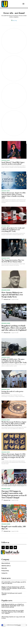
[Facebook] (3, 547)
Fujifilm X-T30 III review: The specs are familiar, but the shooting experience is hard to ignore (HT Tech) (13, 360)
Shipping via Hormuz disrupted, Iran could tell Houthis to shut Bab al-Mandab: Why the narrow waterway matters (13, 588)
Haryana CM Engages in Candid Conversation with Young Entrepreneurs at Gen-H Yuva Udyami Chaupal (14, 494)
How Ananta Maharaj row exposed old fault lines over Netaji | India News (12, 294)
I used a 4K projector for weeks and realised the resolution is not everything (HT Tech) (12, 229)
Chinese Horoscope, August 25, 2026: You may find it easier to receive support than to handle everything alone (13, 195)
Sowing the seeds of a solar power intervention (12, 392)
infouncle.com (7, 299)
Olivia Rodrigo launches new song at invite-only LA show (13, 617)
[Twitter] (11, 547)
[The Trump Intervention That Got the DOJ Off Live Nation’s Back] (14, 247)
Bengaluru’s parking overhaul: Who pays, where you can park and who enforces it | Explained (13, 327)
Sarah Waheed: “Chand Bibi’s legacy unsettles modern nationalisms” (12, 163)
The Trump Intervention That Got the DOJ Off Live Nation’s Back (12, 261)
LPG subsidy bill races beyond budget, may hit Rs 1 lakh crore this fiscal (13, 582)
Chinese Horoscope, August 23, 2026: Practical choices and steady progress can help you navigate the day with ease (13, 456)
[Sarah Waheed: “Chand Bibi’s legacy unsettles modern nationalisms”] (14, 150)
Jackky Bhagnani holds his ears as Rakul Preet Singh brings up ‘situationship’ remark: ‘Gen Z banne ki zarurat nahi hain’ (12, 606)
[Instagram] (7, 547)
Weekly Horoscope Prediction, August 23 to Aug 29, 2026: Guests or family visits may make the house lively (13, 423)
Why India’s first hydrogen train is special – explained (12, 593)
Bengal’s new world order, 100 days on (13, 527)
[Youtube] (15, 547)
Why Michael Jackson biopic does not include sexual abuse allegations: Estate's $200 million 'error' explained (12, 612)
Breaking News (5, 160)
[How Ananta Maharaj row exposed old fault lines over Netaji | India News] (14, 279)
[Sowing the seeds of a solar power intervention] (14, 379)
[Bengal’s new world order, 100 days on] (14, 513)
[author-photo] (2, 299)
